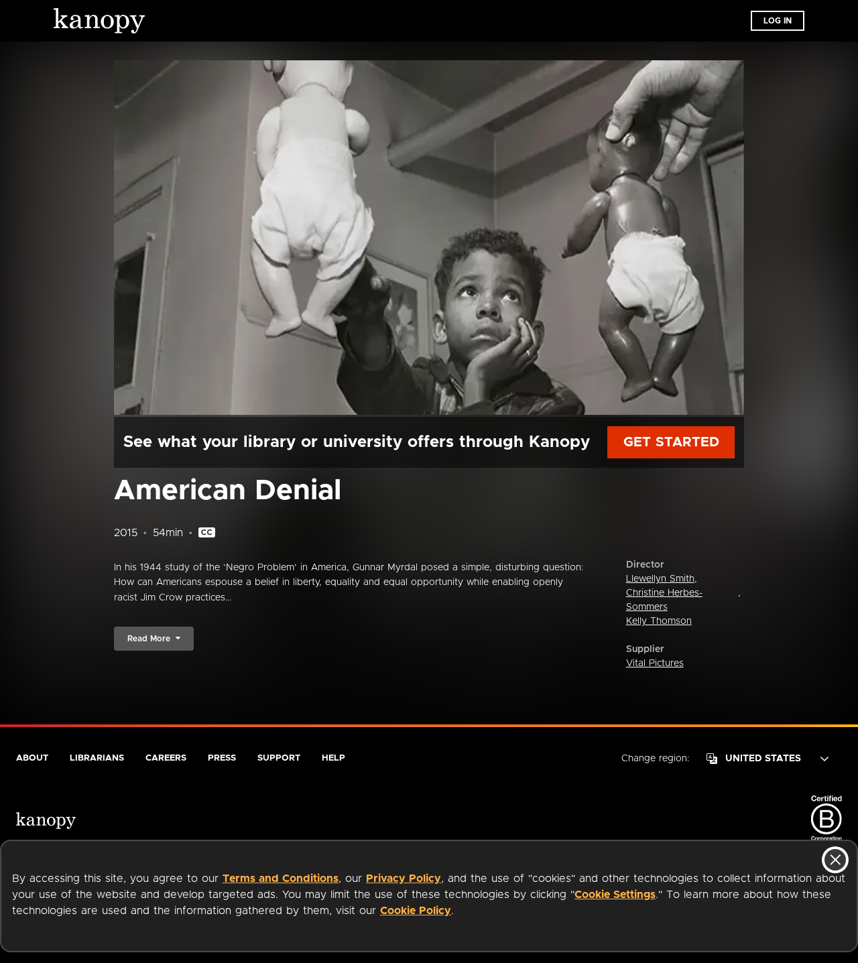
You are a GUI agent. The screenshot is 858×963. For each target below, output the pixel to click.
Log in (777, 21)
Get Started (671, 442)
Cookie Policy (415, 910)
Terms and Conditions (281, 878)
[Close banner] (835, 860)
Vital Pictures (655, 663)
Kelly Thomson (659, 621)
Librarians (97, 758)
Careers (165, 758)
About (32, 758)
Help (333, 758)
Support (278, 758)
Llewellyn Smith (660, 579)
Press (222, 758)
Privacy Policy (403, 878)
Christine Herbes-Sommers (664, 600)
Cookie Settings (615, 894)
